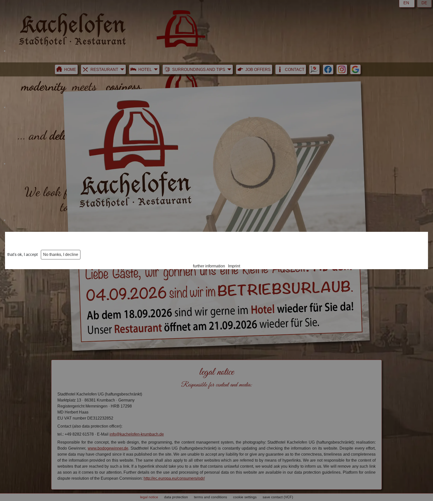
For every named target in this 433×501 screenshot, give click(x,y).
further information (209, 266)
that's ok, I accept (22, 254)
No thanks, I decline (60, 254)
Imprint (234, 266)
